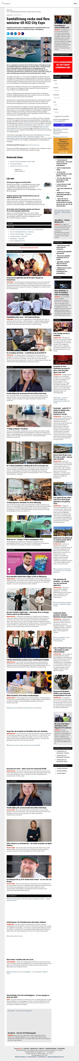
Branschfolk (11, 579)
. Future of (26, 123)
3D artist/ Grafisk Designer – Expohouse (20, 234)
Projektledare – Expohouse (17, 238)
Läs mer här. (49, 1053)
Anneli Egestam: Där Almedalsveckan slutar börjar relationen (26, 922)
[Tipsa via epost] (19, 33)
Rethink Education (18, 136)
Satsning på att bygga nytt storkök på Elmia (19, 182)
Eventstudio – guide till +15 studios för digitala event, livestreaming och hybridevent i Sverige (62, 411)
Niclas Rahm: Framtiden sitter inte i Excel (20, 959)
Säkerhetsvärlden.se (21, 1057)
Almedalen (10, 924)
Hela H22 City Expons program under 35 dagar (22, 161)
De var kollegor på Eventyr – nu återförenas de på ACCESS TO (26, 353)
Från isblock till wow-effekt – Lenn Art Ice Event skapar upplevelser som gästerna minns (62, 501)
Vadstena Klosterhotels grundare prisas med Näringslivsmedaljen (28, 660)
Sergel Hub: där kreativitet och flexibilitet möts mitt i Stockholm (27, 731)
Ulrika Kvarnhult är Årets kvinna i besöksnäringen (22, 695)
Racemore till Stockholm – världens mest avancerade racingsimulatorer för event (62, 693)
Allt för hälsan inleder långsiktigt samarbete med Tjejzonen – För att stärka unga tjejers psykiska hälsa (24, 210)
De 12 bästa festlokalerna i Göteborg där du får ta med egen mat (27, 466)
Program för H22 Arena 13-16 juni (19, 166)
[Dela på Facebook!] (12, 33)
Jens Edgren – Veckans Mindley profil (62, 221)
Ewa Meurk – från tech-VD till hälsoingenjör (22, 1033)
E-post (55, 80)
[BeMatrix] (10, 10)
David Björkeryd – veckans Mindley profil (62, 27)
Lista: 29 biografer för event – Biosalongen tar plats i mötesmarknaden (62, 650)
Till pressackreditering (16, 163)
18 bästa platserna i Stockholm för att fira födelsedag (24, 503)
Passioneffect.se (32, 1057)
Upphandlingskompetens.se (56, 1057)
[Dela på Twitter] (8, 33)
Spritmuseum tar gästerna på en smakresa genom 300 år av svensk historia (62, 540)
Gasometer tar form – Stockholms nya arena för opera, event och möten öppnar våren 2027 (61, 369)
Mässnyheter (17, 15)
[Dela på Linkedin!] (16, 33)
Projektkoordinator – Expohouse (18, 236)
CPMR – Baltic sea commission (23, 126)
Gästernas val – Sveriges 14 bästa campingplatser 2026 (25, 539)
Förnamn (55, 87)
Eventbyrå (10, 282)
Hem (8, 11)
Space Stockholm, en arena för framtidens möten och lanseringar (62, 293)
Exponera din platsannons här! (29, 247)
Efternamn (56, 95)
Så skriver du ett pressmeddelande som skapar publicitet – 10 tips (64, 173)
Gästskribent (11, 962)
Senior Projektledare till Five (17, 241)
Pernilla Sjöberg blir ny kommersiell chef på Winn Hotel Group (26, 393)
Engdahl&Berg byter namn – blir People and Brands (23, 317)
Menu (75, 3)
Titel (54, 102)
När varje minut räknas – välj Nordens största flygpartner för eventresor (63, 726)
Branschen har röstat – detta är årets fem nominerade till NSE (26, 769)
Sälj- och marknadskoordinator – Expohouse (22, 232)
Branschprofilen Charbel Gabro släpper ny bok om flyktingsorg (27, 577)
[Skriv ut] (22, 33)
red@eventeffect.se (20, 171)
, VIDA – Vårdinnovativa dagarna (31, 136)
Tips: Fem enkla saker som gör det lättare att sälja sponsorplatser (63, 180)
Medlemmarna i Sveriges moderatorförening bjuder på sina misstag (63, 194)
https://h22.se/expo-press (32, 145)
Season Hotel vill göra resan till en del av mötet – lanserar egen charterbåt (62, 457)
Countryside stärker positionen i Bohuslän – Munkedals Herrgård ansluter (62, 615)
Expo (8, 999)
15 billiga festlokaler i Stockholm (17, 429)
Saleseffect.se (43, 1057)
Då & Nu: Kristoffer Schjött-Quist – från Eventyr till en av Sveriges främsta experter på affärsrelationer (28, 613)
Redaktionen (18, 169)
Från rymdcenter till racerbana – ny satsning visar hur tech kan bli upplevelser (61, 582)
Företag (55, 109)
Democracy (32, 123)
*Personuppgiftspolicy (59, 121)
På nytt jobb (11, 810)
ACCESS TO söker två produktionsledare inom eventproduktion (26, 229)
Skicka (62, 125)
